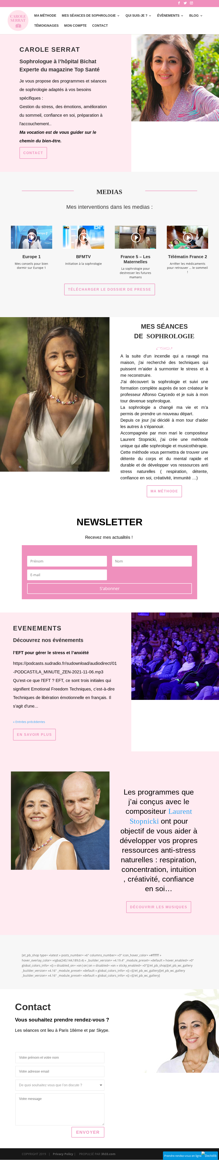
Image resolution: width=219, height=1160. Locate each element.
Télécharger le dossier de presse (109, 289)
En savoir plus (34, 734)
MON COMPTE (75, 25)
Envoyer (88, 1132)
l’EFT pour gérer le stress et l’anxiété (51, 652)
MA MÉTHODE (45, 15)
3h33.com (108, 1154)
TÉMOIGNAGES (46, 25)
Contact (33, 153)
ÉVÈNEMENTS (168, 15)
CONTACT (100, 25)
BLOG (194, 15)
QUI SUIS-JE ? (136, 15)
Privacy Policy (63, 1154)
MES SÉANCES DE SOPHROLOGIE (89, 15)
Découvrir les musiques (158, 907)
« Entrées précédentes (29, 722)
